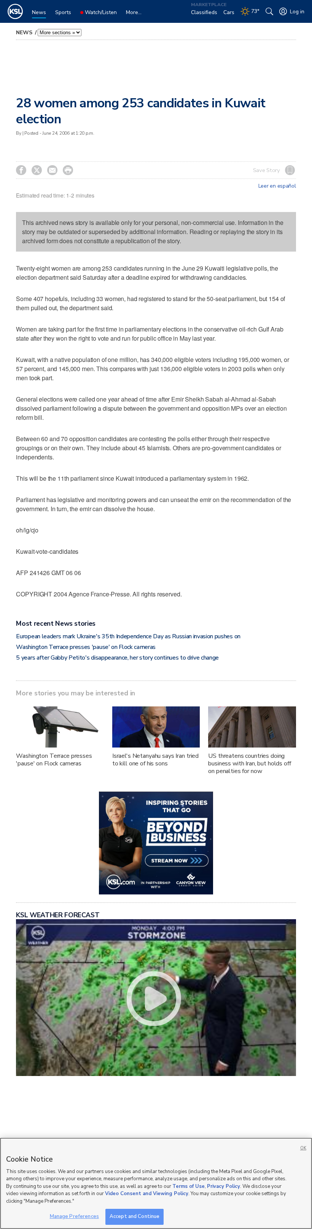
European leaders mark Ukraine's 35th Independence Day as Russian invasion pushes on (128, 636)
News (24, 32)
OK (303, 1148)
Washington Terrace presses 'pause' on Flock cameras (86, 647)
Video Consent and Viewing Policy (146, 1193)
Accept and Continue (134, 1216)
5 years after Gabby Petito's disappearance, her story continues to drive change (117, 658)
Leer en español (277, 186)
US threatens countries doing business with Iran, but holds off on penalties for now (249, 763)
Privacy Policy (223, 1186)
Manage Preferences (74, 1216)
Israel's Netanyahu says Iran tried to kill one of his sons (155, 760)
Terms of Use (188, 1186)
